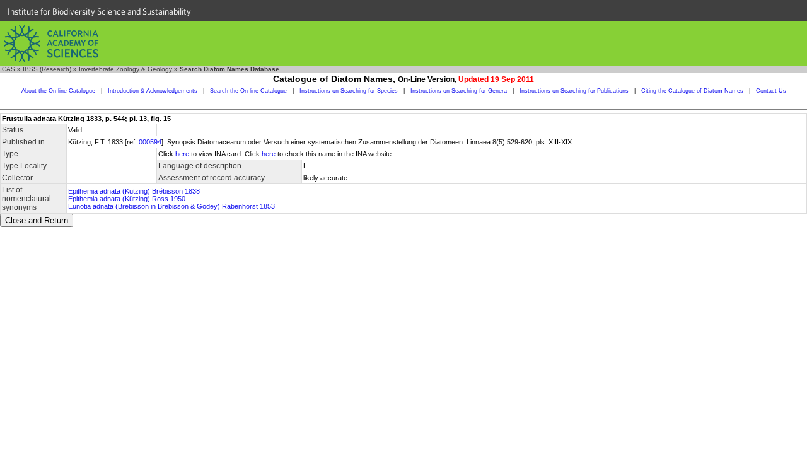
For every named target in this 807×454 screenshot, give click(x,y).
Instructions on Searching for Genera (458, 91)
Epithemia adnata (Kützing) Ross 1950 (126, 198)
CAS (8, 69)
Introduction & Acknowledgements (152, 91)
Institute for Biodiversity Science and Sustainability (99, 11)
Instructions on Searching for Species (348, 91)
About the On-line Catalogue (58, 91)
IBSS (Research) (47, 69)
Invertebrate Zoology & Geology (125, 69)
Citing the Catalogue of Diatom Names (692, 91)
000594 (150, 142)
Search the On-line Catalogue (248, 91)
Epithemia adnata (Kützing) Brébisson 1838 (134, 191)
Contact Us (771, 91)
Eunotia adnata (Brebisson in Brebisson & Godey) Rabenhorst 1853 (171, 206)
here (182, 154)
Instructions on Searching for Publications (574, 91)
